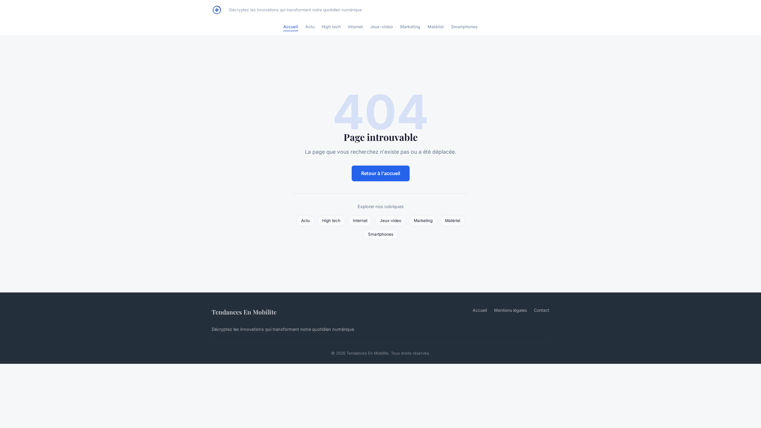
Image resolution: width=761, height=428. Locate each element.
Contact (541, 310)
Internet (355, 26)
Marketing (410, 26)
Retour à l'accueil (380, 173)
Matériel (435, 26)
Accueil (290, 26)
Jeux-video (381, 26)
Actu (310, 26)
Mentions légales (510, 310)
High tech (331, 26)
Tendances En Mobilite (244, 312)
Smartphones (464, 26)
